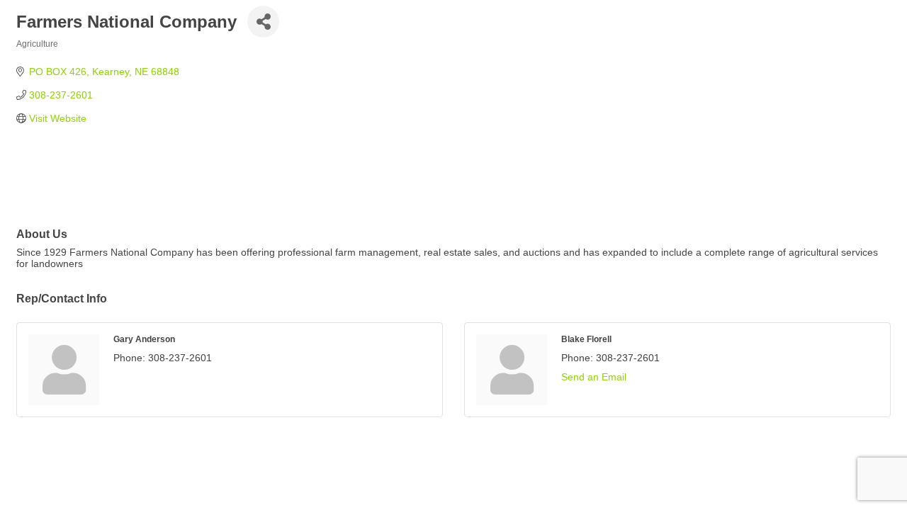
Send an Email (593, 376)
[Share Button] (263, 22)
